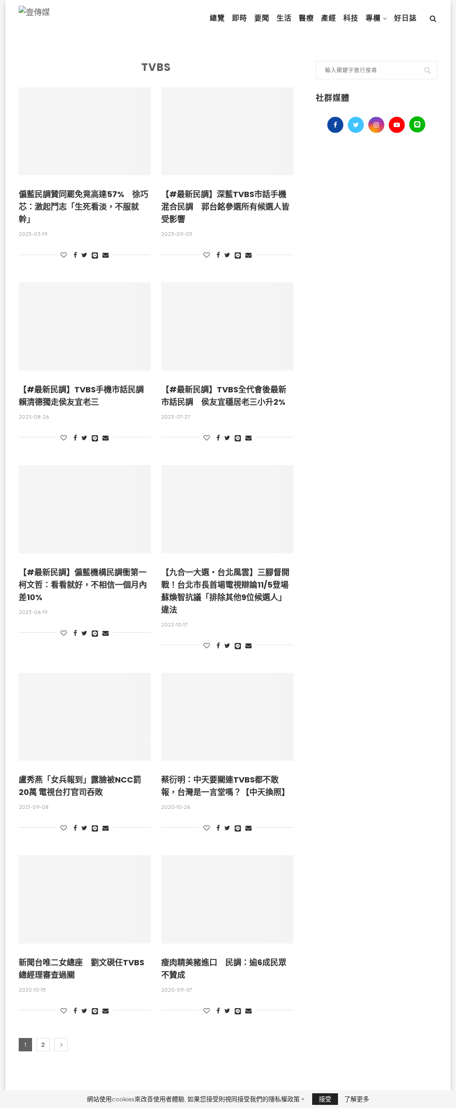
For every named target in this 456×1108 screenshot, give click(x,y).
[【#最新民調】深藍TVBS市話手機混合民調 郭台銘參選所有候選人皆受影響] (227, 131)
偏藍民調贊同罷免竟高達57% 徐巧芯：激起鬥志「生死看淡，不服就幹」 (83, 207)
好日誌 (405, 18)
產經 (328, 18)
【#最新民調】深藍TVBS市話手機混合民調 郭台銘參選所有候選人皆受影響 (225, 207)
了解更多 (356, 1099)
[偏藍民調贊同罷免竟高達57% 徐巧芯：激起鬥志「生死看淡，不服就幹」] (85, 131)
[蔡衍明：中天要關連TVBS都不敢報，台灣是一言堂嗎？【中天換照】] (227, 717)
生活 (284, 18)
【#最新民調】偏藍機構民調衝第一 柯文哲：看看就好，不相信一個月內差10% (87, 585)
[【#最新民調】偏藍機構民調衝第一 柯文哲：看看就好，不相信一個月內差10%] (85, 509)
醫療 (306, 18)
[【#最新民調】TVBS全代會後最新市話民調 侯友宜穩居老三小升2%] (227, 326)
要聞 (261, 18)
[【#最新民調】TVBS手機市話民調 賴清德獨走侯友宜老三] (85, 326)
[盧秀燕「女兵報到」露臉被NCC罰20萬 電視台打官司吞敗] (85, 717)
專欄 (373, 18)
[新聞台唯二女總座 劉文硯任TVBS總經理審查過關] (85, 899)
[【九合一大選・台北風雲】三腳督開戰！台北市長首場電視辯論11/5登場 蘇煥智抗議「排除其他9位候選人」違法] (227, 509)
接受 (325, 1099)
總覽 (217, 18)
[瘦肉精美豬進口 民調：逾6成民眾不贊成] (227, 899)
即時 (239, 18)
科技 (350, 18)
